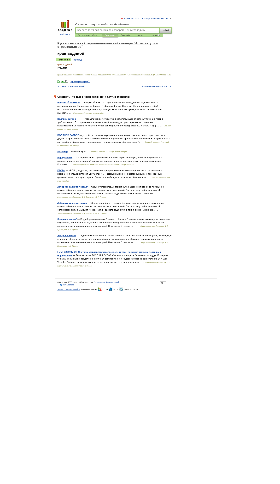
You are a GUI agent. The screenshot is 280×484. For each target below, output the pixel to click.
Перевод (77, 59)
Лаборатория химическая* (72, 186)
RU (167, 19)
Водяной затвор (66, 119)
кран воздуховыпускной (154, 86)
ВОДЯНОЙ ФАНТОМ (68, 102)
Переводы (125, 35)
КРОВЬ (61, 170)
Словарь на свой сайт (153, 19)
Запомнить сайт (131, 19)
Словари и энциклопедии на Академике (102, 24)
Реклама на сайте (113, 282)
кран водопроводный (73, 86)
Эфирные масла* (67, 219)
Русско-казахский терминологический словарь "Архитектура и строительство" (88, 35)
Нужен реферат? (80, 81)
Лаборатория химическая (72, 203)
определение (64, 157)
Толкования (110, 35)
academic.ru (65, 34)
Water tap (62, 151)
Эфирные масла (66, 235)
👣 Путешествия (67, 285)
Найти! (165, 30)
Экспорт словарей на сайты (68, 289)
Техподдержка (99, 282)
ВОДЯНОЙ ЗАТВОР (68, 135)
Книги (140, 35)
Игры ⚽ (156, 35)
